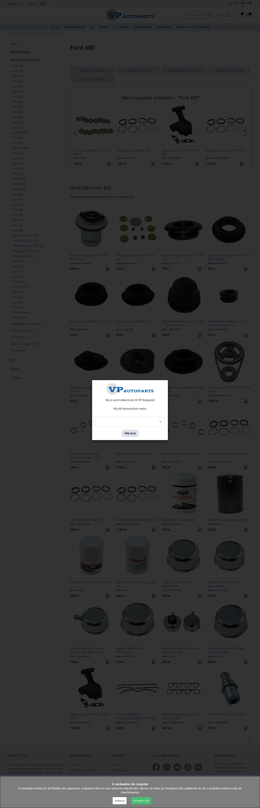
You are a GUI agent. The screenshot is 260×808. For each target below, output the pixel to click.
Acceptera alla (141, 800)
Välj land (130, 433)
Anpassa (119, 800)
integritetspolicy (129, 792)
